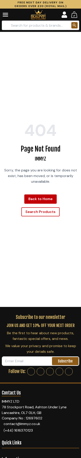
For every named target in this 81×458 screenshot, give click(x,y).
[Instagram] (40, 371)
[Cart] (74, 15)
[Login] (64, 15)
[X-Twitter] (50, 371)
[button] (8, 14)
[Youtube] (69, 371)
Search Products (40, 211)
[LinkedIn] (59, 371)
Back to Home (40, 198)
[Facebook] (31, 371)
